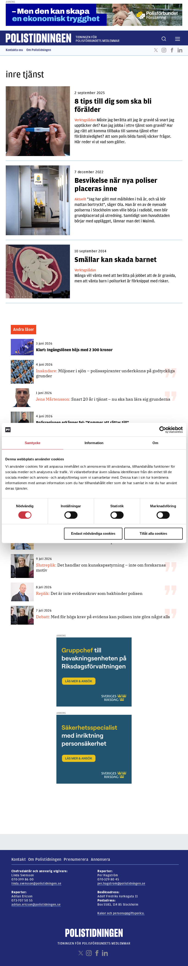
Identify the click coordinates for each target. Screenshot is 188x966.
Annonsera (100, 859)
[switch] (70, 515)
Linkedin (180, 50)
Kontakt (18, 859)
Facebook (172, 50)
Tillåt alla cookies (153, 533)
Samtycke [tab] (33, 443)
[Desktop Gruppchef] (94, 672)
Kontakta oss (14, 50)
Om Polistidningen (38, 50)
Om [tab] (155, 443)
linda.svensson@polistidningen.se (36, 883)
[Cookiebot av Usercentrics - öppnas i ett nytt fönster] (163, 429)
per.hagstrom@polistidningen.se (121, 883)
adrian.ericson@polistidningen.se (36, 904)
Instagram (164, 50)
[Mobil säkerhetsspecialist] (94, 749)
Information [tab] (94, 443)
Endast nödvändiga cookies (93, 533)
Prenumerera (76, 859)
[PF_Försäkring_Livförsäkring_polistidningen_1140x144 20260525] (94, 15)
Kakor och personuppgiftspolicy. (121, 913)
